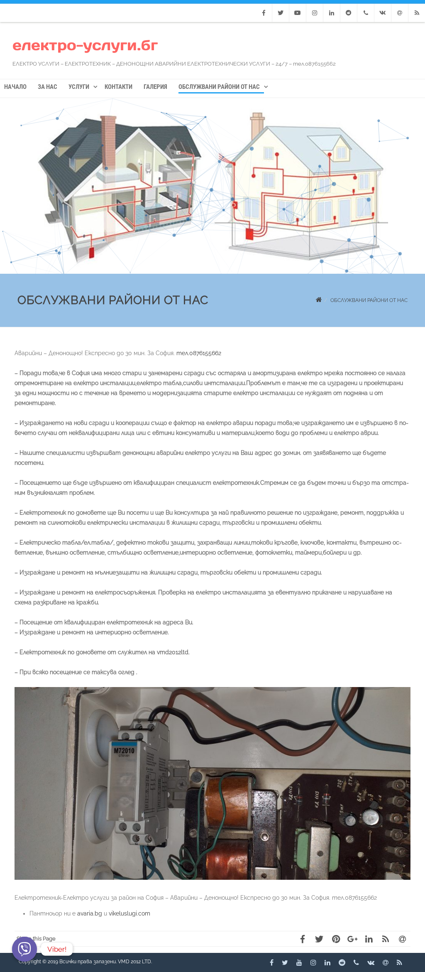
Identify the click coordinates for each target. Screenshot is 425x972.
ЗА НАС (47, 87)
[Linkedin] (331, 13)
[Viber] (24, 949)
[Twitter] (280, 13)
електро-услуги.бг (85, 45)
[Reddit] (348, 13)
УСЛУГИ (78, 86)
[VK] (382, 13)
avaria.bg (89, 913)
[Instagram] (314, 13)
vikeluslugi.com (129, 913)
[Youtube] (297, 13)
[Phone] (365, 13)
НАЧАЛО (15, 87)
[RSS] (416, 13)
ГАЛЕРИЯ (155, 87)
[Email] (399, 13)
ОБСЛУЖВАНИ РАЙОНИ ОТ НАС (219, 87)
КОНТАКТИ (118, 87)
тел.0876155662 (198, 353)
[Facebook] (263, 13)
